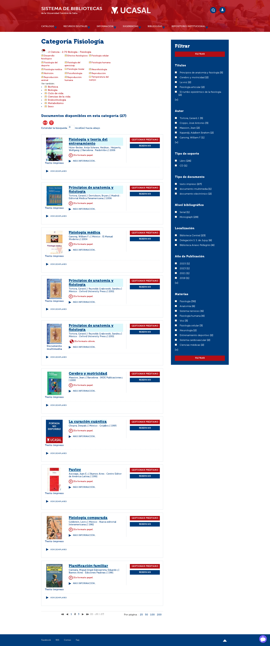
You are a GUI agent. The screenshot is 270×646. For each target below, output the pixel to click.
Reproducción (99, 73)
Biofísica (53, 87)
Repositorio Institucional (188, 26)
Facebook (46, 640)
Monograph (186, 217)
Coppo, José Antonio (192, 123)
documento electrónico (194, 194)
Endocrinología (57, 100)
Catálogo (47, 26)
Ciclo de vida (55, 93)
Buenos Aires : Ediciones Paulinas (87, 573)
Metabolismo (56, 103)
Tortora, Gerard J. (190, 118)
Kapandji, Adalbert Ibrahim (195, 133)
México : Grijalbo (98, 426)
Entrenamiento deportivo (195, 335)
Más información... (84, 161)
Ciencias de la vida (59, 97)
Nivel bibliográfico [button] (189, 205)
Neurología (186, 330)
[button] (176, 100)
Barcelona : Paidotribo (94, 150)
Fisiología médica (53, 69)
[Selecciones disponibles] (45, 122)
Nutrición (48, 73)
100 (152, 615)
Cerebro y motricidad (192, 77)
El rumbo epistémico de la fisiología (200, 92)
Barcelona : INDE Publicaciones (104, 378)
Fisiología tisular (75, 69)
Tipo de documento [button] (190, 177)
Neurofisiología (99, 69)
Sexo (51, 106)
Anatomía (186, 306)
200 (159, 615)
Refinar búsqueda (51, 122)
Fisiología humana (101, 63)
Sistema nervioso (190, 311)
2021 (183, 273)
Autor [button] (179, 111)
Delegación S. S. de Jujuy (194, 240)
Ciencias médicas (190, 345)
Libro (183, 161)
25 (141, 615)
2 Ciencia (54, 52)
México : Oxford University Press (87, 291)
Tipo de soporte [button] (187, 153)
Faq (77, 640)
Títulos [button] (180, 65)
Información (105, 26)
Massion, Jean (188, 128)
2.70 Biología (70, 52)
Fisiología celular (100, 56)
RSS (57, 640)
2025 (183, 263)
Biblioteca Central (190, 235)
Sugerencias (130, 26)
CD (182, 166)
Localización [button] (184, 228)
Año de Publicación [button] (189, 256)
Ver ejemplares (58, 171)
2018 (183, 278)
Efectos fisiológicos (77, 56)
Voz (182, 321)
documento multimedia (194, 189)
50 (146, 615)
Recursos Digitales (75, 26)
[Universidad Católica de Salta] (131, 10)
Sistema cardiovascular (193, 340)
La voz (184, 82)
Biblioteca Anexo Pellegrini (195, 245)
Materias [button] (181, 294)
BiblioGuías (155, 26)
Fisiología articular (190, 87)
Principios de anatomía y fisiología (200, 73)
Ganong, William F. (190, 137)
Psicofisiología (74, 73)
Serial (183, 212)
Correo (67, 640)
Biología (53, 90)
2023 (183, 268)
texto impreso (188, 184)
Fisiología (85, 52)
